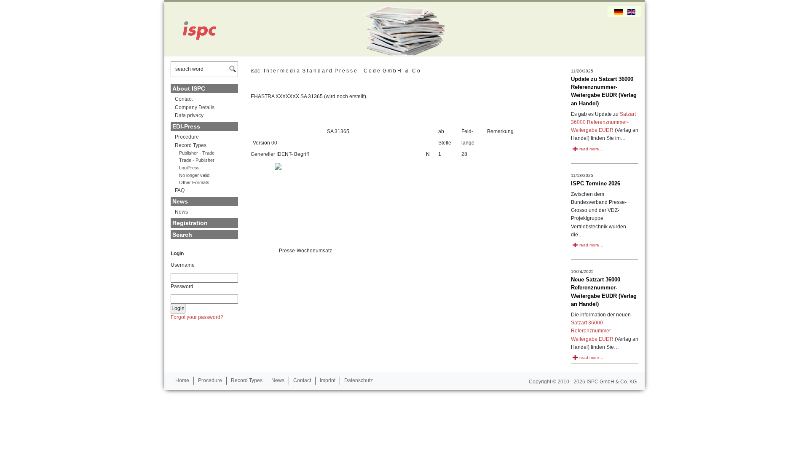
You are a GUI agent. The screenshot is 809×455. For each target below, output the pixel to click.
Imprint (327, 380)
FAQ (180, 190)
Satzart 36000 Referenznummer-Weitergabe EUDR (603, 122)
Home (182, 380)
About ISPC (188, 88)
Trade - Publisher (196, 160)
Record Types (190, 145)
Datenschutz (358, 380)
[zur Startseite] (196, 29)
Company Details (194, 107)
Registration (190, 222)
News (180, 201)
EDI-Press (186, 126)
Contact (184, 99)
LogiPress (189, 167)
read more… (591, 149)
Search (182, 234)
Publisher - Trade (196, 152)
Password (182, 286)
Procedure (187, 137)
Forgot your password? (197, 317)
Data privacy (189, 115)
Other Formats (194, 182)
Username (183, 265)
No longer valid (194, 175)
